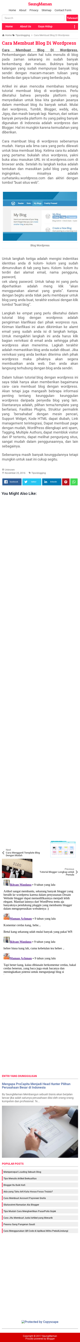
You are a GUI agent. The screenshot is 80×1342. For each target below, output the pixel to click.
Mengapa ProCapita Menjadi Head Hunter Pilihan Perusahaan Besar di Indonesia (36, 1085)
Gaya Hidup (45, 26)
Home (12, 10)
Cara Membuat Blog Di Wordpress (39, 43)
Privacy (34, 10)
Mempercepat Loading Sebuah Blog (22, 1172)
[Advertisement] (40, 668)
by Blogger (49, 1338)
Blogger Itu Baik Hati (14, 1185)
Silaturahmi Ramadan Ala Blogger (21, 1204)
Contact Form (63, 10)
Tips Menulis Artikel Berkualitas (20, 1178)
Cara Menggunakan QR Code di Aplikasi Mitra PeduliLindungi (35, 1231)
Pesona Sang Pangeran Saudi (19, 1224)
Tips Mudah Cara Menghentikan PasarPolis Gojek (29, 1211)
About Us (25, 26)
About (22, 10)
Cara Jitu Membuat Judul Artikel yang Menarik (28, 1218)
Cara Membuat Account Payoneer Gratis (24, 1198)
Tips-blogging (38, 473)
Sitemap (46, 10)
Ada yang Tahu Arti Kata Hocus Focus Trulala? (28, 1191)
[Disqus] (40, 926)
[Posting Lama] (72, 862)
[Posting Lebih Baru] (8, 842)
